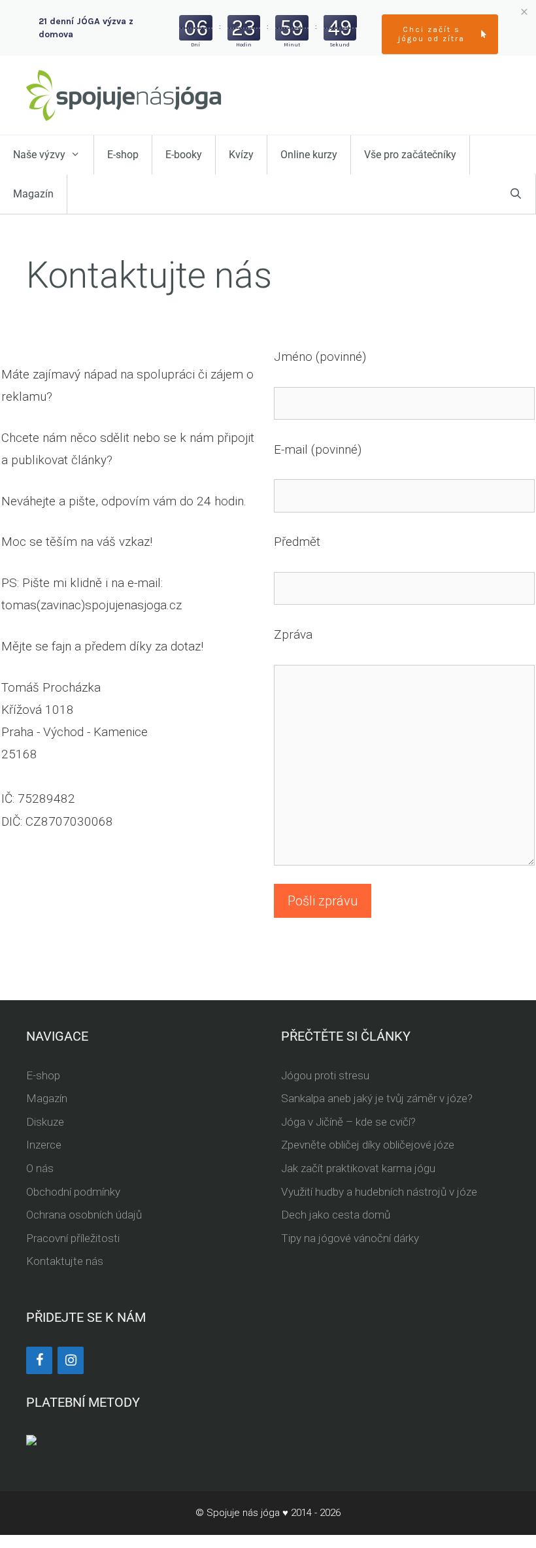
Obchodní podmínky (73, 1191)
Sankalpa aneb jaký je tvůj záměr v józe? (377, 1098)
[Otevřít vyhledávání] (515, 194)
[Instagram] (71, 1360)
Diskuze (45, 1121)
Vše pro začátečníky (410, 154)
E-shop (123, 154)
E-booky (183, 154)
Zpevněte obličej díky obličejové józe (367, 1144)
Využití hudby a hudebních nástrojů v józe (379, 1191)
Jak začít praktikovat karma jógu (358, 1168)
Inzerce (43, 1144)
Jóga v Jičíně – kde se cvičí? (348, 1121)
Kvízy (241, 154)
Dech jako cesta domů (335, 1214)
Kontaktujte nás (64, 1261)
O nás (40, 1168)
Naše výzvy (39, 154)
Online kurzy (308, 154)
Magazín (33, 194)
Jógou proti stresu (325, 1075)
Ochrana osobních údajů (84, 1214)
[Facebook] (39, 1360)
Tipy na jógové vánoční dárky (350, 1238)
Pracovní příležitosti (73, 1238)
